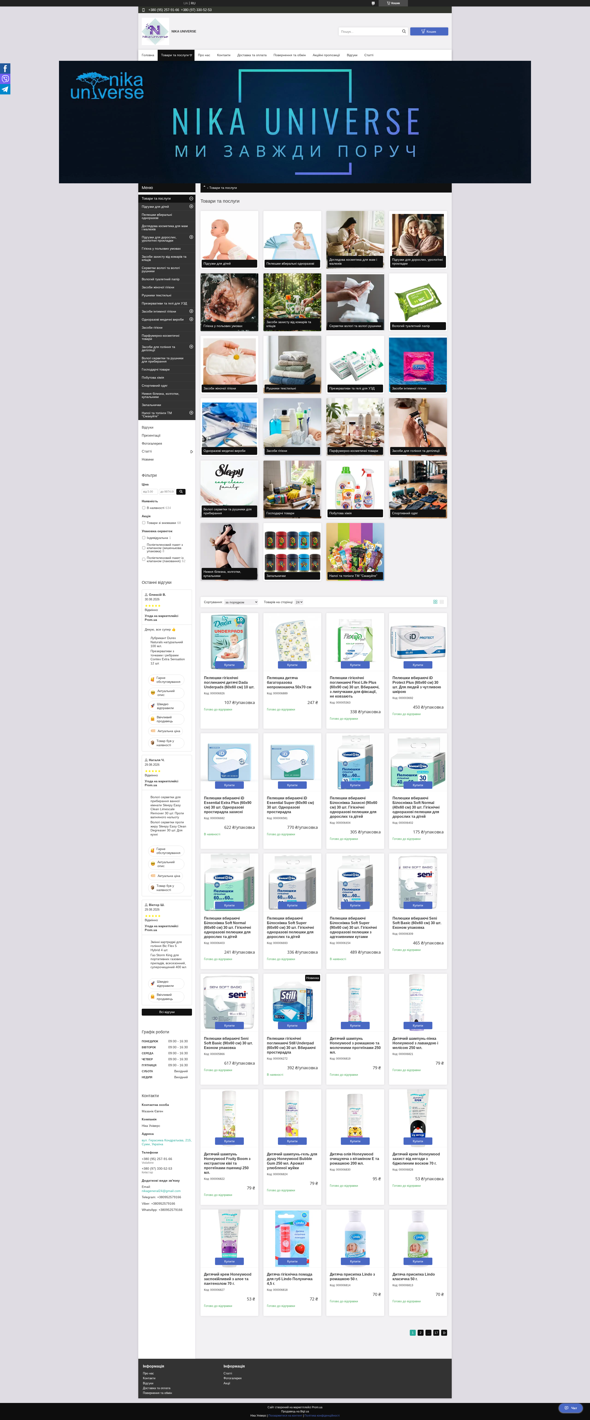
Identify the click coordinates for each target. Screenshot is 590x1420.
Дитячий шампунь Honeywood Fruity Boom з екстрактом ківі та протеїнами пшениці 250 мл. (227, 1163)
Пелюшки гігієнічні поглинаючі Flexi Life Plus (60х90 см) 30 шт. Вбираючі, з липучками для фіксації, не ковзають (354, 687)
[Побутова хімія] (355, 489)
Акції (227, 1383)
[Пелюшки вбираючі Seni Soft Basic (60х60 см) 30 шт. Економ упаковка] (418, 882)
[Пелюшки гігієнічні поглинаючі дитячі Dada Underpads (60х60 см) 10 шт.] (229, 642)
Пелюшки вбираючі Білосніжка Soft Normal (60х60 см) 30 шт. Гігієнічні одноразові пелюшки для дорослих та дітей (227, 927)
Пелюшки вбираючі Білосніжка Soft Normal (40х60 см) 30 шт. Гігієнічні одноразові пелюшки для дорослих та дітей (416, 807)
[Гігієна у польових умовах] (229, 302)
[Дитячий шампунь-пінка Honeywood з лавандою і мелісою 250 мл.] (418, 1002)
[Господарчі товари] (292, 489)
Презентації (151, 435)
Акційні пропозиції (326, 55)
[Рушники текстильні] (292, 365)
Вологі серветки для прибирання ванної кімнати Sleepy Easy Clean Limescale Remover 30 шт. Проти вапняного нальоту (167, 807)
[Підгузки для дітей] (229, 240)
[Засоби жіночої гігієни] (229, 365)
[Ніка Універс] (155, 31)
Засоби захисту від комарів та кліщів (164, 258)
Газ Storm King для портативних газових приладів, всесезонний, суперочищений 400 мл (168, 961)
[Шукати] (404, 31)
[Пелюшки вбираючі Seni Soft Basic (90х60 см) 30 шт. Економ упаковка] (229, 1002)
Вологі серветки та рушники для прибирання (162, 359)
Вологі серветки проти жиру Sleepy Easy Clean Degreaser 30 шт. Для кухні (168, 828)
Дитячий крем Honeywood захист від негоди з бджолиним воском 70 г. (416, 1158)
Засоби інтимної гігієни (159, 311)
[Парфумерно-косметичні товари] (355, 427)
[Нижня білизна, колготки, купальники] (229, 552)
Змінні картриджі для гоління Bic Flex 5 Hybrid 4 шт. (166, 946)
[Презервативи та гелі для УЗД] (355, 365)
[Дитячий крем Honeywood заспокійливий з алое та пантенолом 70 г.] (229, 1238)
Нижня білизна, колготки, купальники (160, 395)
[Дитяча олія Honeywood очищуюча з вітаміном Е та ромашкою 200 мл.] (355, 1118)
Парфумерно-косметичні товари (160, 337)
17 (436, 1333)
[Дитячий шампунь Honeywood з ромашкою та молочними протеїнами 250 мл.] (355, 1002)
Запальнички (151, 405)
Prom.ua (317, 1407)
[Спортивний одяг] (418, 489)
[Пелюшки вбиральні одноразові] (292, 240)
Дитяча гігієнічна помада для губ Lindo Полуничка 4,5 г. (290, 1279)
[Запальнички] (292, 552)
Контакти (223, 55)
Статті (368, 55)
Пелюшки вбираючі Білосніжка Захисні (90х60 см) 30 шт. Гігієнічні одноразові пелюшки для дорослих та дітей (353, 807)
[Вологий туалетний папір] (418, 302)
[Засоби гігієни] (292, 427)
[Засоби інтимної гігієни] (418, 365)
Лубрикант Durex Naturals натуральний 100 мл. (166, 642)
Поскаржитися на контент (285, 1415)
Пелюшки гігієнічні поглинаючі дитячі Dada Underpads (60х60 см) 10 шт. (229, 682)
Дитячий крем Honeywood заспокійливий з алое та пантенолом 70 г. (227, 1279)
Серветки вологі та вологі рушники (161, 269)
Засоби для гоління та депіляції (158, 348)
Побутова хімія (153, 377)
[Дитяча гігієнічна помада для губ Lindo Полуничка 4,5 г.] (292, 1238)
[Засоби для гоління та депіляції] (418, 427)
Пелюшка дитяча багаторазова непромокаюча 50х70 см (289, 682)
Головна (148, 55)
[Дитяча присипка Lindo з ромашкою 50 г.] (355, 1238)
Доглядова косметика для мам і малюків (165, 227)
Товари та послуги (175, 55)
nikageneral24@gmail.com (161, 1191)
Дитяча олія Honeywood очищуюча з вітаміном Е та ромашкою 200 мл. (354, 1158)
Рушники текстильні (156, 295)
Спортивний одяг (155, 385)
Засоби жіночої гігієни (158, 287)
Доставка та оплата (252, 55)
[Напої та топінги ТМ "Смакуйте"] (355, 552)
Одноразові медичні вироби (163, 319)
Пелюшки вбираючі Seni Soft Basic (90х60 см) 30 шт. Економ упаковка (228, 1043)
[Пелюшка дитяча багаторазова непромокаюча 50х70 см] (292, 642)
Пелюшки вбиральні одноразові (157, 216)
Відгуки (352, 55)
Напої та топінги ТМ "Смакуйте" (157, 414)
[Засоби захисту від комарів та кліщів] (292, 302)
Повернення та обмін (290, 55)
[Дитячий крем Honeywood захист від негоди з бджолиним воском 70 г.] (418, 1118)
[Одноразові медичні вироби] (229, 427)
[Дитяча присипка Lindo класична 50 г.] (418, 1238)
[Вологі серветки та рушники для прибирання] (229, 489)
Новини (147, 459)
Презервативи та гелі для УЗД (164, 303)
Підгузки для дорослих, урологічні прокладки (159, 238)
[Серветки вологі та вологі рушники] (355, 302)
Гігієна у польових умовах (161, 248)
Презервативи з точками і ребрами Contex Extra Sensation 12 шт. (167, 657)
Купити (229, 665)
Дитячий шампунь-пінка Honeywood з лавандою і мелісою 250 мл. (415, 1043)
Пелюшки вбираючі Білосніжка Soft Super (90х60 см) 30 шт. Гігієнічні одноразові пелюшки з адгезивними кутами (353, 927)
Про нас (204, 55)
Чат (574, 1408)
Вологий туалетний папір (161, 279)
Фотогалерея (152, 443)
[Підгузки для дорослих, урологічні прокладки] (418, 240)
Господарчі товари (156, 369)
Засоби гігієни (152, 327)
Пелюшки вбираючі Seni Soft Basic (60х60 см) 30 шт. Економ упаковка (416, 922)
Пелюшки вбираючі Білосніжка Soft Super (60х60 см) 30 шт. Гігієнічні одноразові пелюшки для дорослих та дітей (290, 927)
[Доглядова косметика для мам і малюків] (355, 240)
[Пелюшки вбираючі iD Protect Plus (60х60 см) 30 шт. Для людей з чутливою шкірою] (418, 642)
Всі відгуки (167, 1012)
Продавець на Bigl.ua (295, 1411)
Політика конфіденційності (322, 1415)
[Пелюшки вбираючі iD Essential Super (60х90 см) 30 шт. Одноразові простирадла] (292, 762)
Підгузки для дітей (155, 206)
